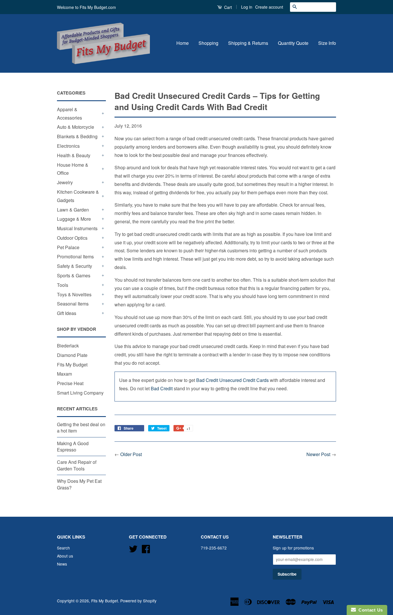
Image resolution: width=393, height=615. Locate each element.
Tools (62, 285)
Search (63, 548)
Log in (246, 7)
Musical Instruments (77, 228)
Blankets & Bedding (77, 136)
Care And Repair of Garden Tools (76, 465)
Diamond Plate (72, 355)
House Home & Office (72, 169)
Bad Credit (162, 388)
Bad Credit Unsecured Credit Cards (232, 380)
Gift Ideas (66, 313)
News (62, 564)
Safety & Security (74, 266)
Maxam (64, 373)
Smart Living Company (80, 392)
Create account (269, 7)
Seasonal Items (73, 303)
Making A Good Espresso (73, 446)
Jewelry (65, 182)
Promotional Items (75, 256)
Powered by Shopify (138, 601)
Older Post (131, 454)
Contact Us (369, 610)
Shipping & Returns (248, 43)
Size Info (327, 43)
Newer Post (318, 454)
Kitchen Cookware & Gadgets (78, 196)
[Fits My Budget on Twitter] (133, 548)
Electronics (68, 146)
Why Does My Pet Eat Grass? (79, 484)
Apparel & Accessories (69, 113)
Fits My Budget (72, 364)
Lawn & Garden (73, 209)
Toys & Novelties (74, 294)
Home (182, 43)
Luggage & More (74, 219)
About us (65, 556)
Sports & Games (73, 275)
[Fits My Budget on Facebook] (146, 548)
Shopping (208, 43)
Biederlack (68, 345)
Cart (227, 7)
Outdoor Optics (72, 238)
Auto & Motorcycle (75, 127)
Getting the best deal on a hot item (81, 427)
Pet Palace (68, 247)
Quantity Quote (293, 43)
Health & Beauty (73, 155)
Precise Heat (70, 383)
